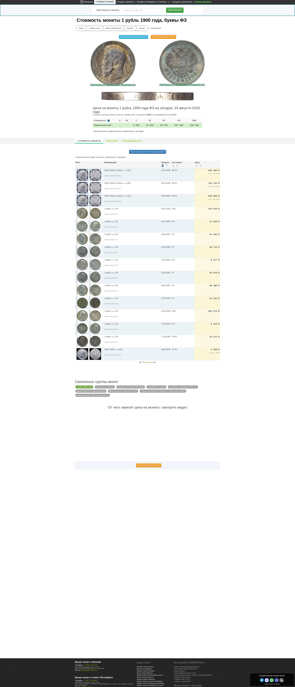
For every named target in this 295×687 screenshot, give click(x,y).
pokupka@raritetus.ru (89, 670)
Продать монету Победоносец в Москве (150, 683)
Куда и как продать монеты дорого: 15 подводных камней (193, 675)
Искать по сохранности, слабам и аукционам (148, 152)
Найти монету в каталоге (107, 10)
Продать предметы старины (152, 2)
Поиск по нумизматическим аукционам (186, 667)
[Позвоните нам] (281, 680)
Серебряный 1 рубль (156, 387)
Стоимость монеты (89, 141)
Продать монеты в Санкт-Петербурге (149, 681)
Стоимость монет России (182, 677)
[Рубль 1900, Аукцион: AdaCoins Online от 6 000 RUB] (82, 354)
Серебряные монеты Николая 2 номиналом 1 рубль (163, 391)
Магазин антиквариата (144, 669)
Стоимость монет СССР (182, 679)
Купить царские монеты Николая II (133, 37)
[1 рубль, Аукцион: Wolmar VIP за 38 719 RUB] (82, 251)
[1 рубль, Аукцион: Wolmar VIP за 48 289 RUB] (82, 290)
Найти (175, 10)
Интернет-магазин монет (145, 667)
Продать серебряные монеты (163, 37)
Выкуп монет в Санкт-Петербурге (94, 677)
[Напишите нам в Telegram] (262, 680)
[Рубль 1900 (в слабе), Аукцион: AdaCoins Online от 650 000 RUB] (82, 200)
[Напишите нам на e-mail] (276, 680)
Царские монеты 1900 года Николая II (93, 395)
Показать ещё (147, 362)
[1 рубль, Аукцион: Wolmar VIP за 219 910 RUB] (82, 213)
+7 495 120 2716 (90, 665)
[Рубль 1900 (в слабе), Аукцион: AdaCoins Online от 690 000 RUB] (82, 187)
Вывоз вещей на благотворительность (150, 675)
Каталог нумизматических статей (185, 673)
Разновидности (131, 141)
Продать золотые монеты (146, 671)
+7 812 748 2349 (90, 681)
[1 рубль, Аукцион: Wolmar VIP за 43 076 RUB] (82, 277)
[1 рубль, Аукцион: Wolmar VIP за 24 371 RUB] (82, 341)
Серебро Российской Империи (131, 387)
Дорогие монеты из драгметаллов (91, 391)
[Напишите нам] (267, 680)
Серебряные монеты (105, 387)
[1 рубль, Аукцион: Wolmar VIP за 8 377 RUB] (82, 264)
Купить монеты (203, 2)
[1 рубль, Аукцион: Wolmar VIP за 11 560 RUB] (82, 226)
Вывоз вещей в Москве (145, 673)
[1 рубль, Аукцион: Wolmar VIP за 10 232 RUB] (82, 303)
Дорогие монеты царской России (123, 391)
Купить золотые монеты (145, 677)
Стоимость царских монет (182, 681)
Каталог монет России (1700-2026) (185, 669)
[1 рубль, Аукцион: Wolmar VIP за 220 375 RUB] (82, 315)
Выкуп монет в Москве (88, 662)
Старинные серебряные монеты (183, 387)
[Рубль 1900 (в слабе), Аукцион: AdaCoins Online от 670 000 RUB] (82, 175)
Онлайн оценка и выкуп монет (272, 676)
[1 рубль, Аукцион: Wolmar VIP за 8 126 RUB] (82, 328)
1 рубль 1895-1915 (84, 387)
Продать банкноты (182, 2)
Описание (112, 141)
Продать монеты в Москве (146, 679)
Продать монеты (125, 2)
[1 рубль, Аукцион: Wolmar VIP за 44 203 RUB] (82, 239)
